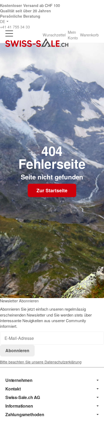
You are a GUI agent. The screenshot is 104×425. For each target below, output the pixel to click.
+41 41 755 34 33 (15, 26)
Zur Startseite (52, 190)
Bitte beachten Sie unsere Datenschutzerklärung (41, 361)
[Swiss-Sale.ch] (36, 42)
